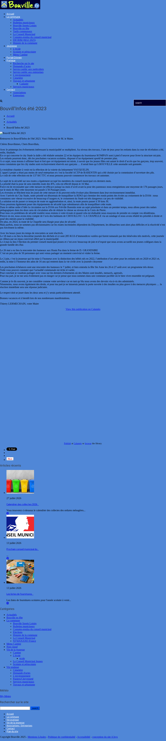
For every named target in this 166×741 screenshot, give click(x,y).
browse (88, 443)
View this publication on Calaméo (83, 309)
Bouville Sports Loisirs (24, 25)
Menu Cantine (20, 54)
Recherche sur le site (23, 63)
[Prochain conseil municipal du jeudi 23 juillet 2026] (20, 537)
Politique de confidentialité (61, 736)
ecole (22, 658)
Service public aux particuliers (28, 69)
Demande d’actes (22, 66)
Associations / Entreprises (19, 725)
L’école (17, 48)
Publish (67, 443)
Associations (19, 92)
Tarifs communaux (22, 31)
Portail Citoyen (14, 57)
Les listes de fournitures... (19, 594)
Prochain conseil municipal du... (22, 549)
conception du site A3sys (105, 736)
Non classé (12, 646)
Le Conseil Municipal (24, 34)
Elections (17, 632)
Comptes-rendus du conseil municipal (32, 37)
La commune (13, 17)
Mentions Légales (37, 736)
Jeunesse (11, 46)
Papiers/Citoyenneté (23, 678)
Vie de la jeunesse (15, 649)
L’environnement (21, 75)
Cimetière (18, 78)
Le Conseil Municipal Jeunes (28, 661)
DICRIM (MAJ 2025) (24, 40)
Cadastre (23, 83)
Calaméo (78, 443)
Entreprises (18, 95)
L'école (16, 655)
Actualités (18, 19)
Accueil (10, 14)
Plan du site (12, 731)
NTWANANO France (24, 641)
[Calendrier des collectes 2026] (20, 492)
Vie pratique (12, 667)
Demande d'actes (21, 673)
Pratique (10, 60)
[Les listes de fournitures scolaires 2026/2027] (20, 582)
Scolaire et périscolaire (24, 51)
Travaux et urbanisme (24, 80)
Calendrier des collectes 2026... (22, 504)
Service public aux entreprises (28, 72)
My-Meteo (5, 696)
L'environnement (21, 675)
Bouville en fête (21, 28)
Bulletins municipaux (24, 22)
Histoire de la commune (25, 43)
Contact (10, 89)
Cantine (17, 652)
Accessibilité (83, 736)
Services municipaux (23, 86)
